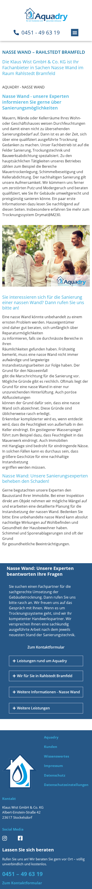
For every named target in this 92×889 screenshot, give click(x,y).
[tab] (46, 661)
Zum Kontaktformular (46, 647)
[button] (74, 32)
